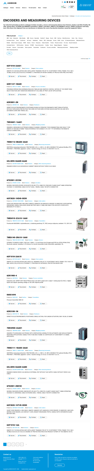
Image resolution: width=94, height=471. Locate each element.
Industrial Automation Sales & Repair (60, 16)
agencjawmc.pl (32, 469)
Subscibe (59, 465)
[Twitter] (74, 2)
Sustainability (36, 462)
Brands (12, 7)
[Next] (26, 444)
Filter (9, 53)
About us (24, 7)
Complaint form (21, 463)
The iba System (32, 7)
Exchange (33, 76)
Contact (45, 7)
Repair (43, 76)
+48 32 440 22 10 (22, 457)
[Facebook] (67, 2)
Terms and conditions (38, 457)
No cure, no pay (36, 460)
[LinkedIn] (69, 2)
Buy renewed (23, 76)
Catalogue (5, 7)
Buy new (12, 76)
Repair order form (22, 461)
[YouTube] (72, 2)
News (39, 7)
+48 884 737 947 (87, 5)
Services (18, 7)
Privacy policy (36, 459)
